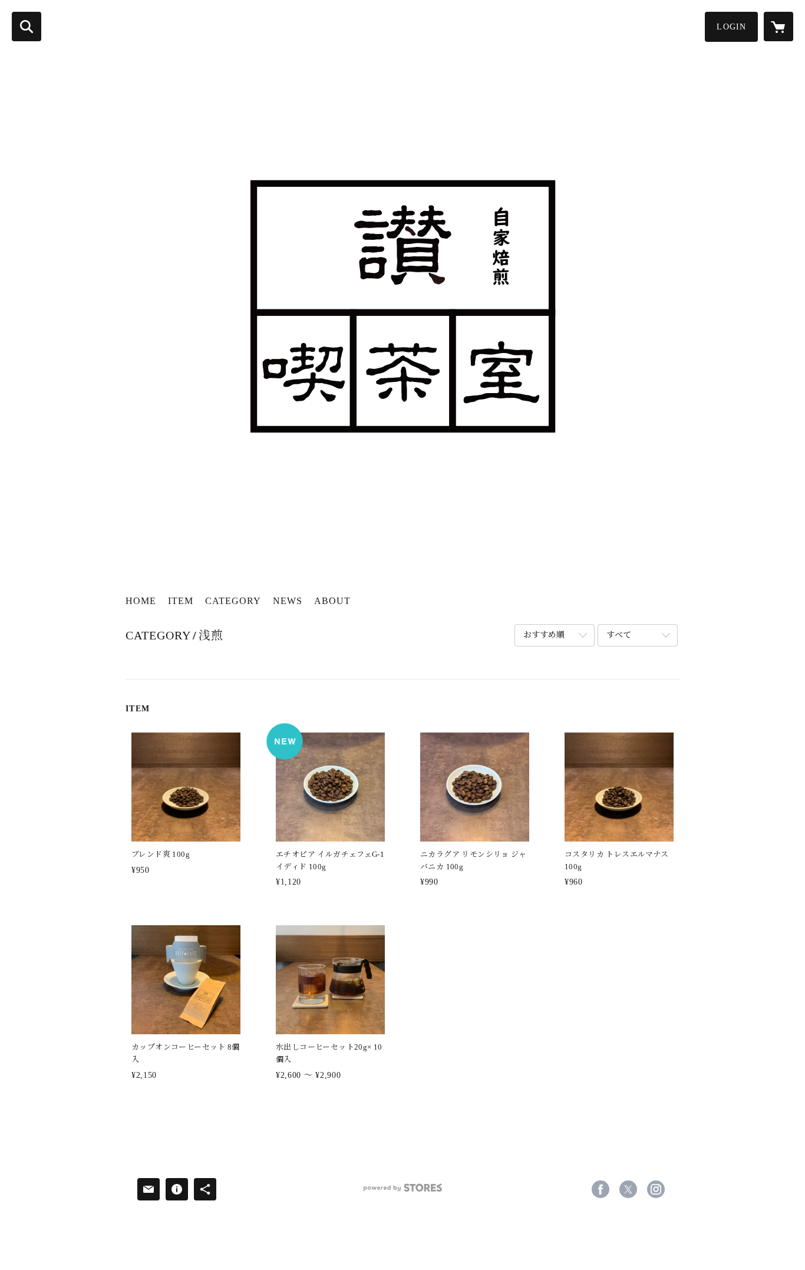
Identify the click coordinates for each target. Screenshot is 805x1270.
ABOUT (332, 601)
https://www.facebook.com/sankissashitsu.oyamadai (600, 1189)
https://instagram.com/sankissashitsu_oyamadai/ (656, 1189)
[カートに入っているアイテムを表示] (778, 26)
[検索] (26, 26)
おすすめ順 (544, 635)
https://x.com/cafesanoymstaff (628, 1189)
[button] (731, 27)
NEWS (287, 601)
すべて (618, 635)
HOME (141, 601)
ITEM (180, 601)
